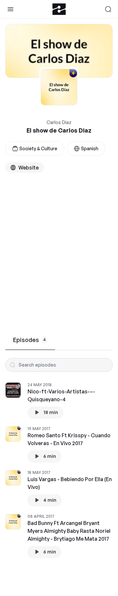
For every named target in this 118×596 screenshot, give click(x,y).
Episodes (29, 339)
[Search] (108, 9)
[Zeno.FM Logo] (59, 9)
